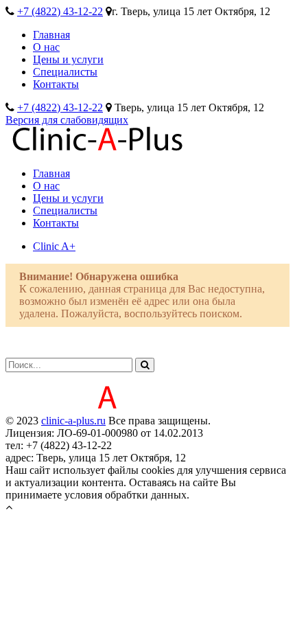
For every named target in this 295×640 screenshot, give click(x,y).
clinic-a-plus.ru (73, 420)
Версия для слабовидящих (66, 120)
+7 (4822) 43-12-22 (60, 11)
